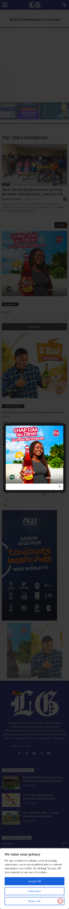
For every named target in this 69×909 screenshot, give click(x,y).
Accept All (34, 881)
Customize (34, 891)
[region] (34, 878)
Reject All (34, 901)
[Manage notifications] (60, 901)
